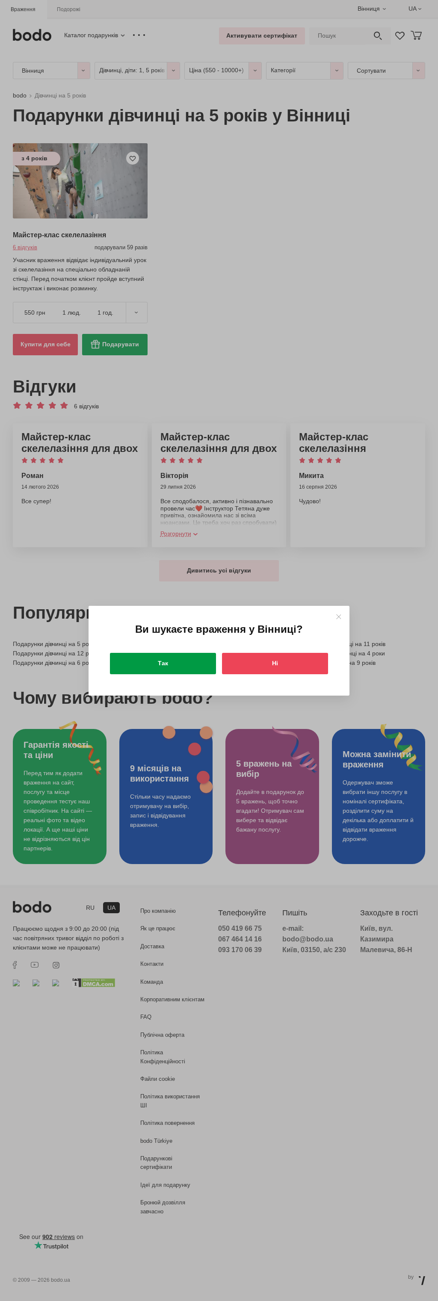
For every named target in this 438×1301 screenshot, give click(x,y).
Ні (275, 663)
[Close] (338, 616)
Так (163, 663)
